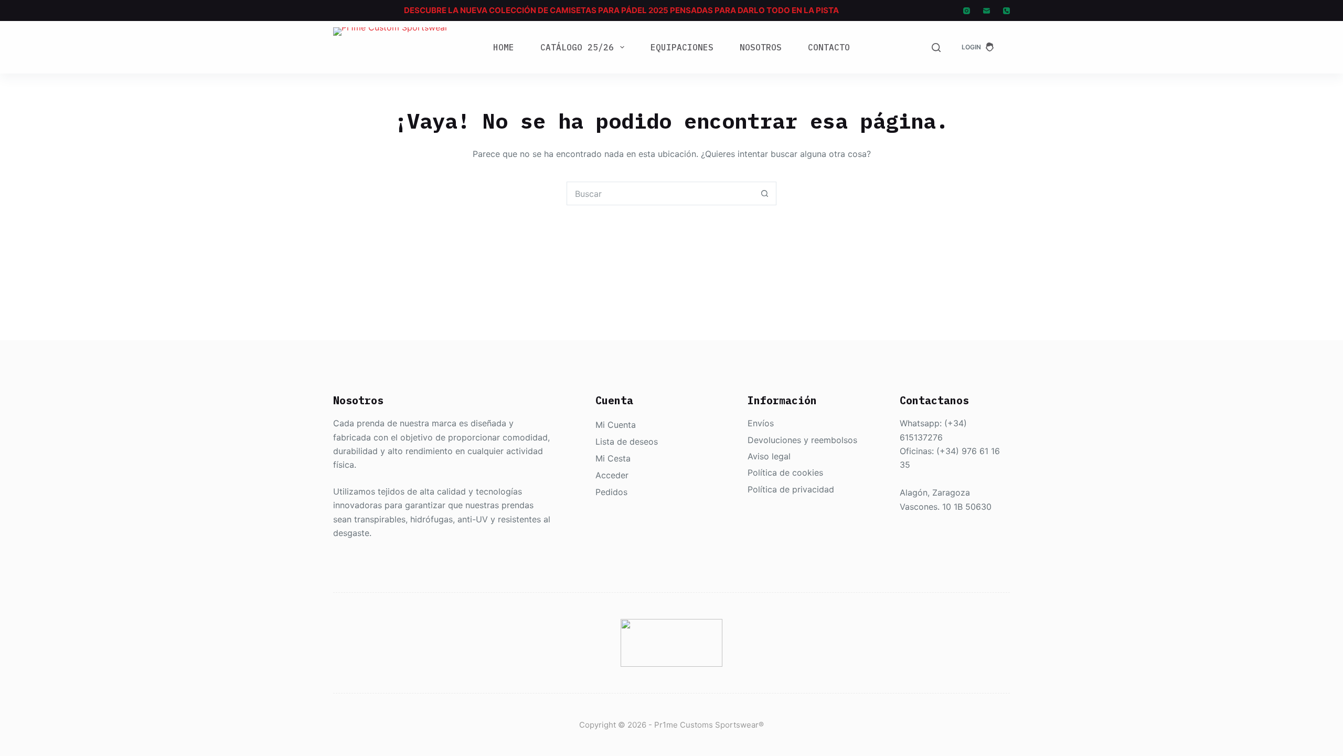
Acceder (611, 475)
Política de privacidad (791, 489)
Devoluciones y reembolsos (802, 440)
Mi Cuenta (615, 424)
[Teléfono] (1006, 10)
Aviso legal (769, 456)
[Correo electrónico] (986, 10)
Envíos (761, 423)
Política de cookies (785, 472)
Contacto (829, 47)
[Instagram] (966, 10)
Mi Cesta (613, 458)
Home (503, 47)
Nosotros (761, 47)
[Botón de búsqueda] (764, 193)
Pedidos (611, 492)
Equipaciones (682, 47)
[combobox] (660, 193)
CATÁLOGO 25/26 (577, 47)
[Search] (936, 47)
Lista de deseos (626, 441)
